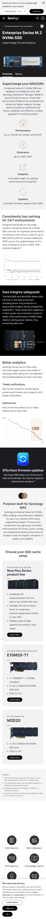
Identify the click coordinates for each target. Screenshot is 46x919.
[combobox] (15, 11)
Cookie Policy (19, 895)
